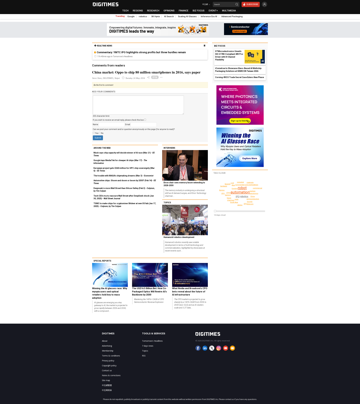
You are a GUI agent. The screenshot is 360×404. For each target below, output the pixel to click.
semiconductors (253, 199)
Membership (107, 350)
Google (131, 16)
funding (235, 188)
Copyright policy (109, 365)
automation (240, 192)
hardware (223, 186)
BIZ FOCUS (198, 10)
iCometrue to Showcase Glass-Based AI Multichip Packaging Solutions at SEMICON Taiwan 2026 (238, 69)
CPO (223, 193)
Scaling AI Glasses (187, 16)
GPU (245, 204)
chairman (230, 200)
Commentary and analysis (244, 185)
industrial (240, 182)
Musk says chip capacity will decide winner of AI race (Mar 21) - (124, 154)
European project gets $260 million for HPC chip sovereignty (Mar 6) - (124, 169)
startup (239, 205)
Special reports (102, 261)
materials (250, 182)
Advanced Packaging (232, 16)
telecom (250, 204)
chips (228, 193)
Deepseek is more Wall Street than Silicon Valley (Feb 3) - (124, 189)
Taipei (229, 198)
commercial (257, 188)
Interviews (169, 148)
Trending (120, 16)
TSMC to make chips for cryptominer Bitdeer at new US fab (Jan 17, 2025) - (125, 204)
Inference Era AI (209, 16)
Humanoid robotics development (179, 237)
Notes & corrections (111, 375)
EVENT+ (213, 10)
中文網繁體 (107, 385)
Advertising (107, 345)
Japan (256, 185)
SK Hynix (155, 16)
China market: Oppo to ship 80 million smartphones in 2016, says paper (146, 72)
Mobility (227, 184)
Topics (167, 202)
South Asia (234, 202)
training (228, 195)
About (104, 341)
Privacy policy (108, 360)
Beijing (221, 190)
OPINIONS (169, 10)
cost (232, 183)
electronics (254, 193)
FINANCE (183, 10)
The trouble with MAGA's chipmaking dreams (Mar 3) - (123, 176)
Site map (106, 380)
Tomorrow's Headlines (152, 341)
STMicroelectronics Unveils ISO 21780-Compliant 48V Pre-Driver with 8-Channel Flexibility (229, 55)
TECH (125, 10)
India (236, 199)
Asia (233, 185)
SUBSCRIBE (252, 4)
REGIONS (138, 10)
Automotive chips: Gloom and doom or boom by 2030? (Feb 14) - (125, 181)
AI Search (169, 16)
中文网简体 (107, 390)
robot (242, 188)
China (252, 196)
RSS (144, 355)
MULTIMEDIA (229, 10)
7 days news (147, 345)
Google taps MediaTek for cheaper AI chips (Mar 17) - (120, 161)
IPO (237, 196)
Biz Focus (219, 46)
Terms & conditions (111, 355)
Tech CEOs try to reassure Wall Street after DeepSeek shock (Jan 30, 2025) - (124, 197)
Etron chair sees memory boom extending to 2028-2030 (184, 184)
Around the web (102, 148)
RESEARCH (153, 10)
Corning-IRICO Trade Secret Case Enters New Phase (239, 77)
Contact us (107, 370)
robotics (143, 16)
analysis (252, 191)
